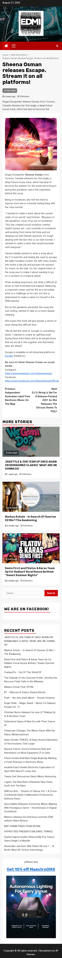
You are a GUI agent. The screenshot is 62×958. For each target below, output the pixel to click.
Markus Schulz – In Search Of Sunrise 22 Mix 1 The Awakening (30, 518)
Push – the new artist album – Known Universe (29, 697)
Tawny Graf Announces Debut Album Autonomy (30, 776)
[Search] (57, 46)
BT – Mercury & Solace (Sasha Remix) (24, 692)
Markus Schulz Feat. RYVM (18, 686)
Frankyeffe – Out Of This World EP (22, 672)
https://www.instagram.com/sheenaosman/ (28, 373)
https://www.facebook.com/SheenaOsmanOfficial (32, 380)
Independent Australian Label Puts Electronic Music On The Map (17, 396)
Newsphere (45, 950)
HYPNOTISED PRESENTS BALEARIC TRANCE (28, 831)
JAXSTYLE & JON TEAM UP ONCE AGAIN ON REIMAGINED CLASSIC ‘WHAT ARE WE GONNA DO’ (31, 465)
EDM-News (24, 96)
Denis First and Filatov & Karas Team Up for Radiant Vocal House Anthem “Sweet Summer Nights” (30, 572)
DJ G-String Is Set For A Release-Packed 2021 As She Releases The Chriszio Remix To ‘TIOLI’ (44, 400)
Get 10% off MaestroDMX (31, 869)
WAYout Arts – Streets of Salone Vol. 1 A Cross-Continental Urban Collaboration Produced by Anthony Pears (31, 795)
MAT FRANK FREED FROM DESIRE (22, 826)
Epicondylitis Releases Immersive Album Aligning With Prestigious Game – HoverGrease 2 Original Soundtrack (30, 807)
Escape (9, 355)
